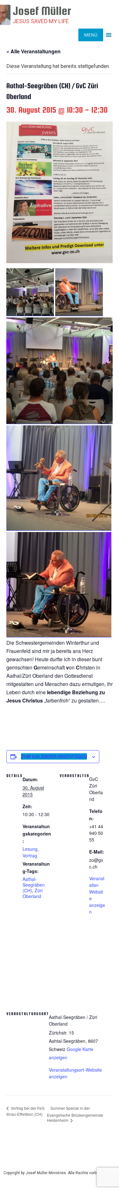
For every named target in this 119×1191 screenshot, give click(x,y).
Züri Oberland (33, 893)
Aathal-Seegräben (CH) (34, 885)
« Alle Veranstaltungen (33, 51)
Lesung (30, 849)
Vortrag (30, 855)
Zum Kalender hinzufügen (54, 756)
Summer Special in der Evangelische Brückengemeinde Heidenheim (75, 1114)
